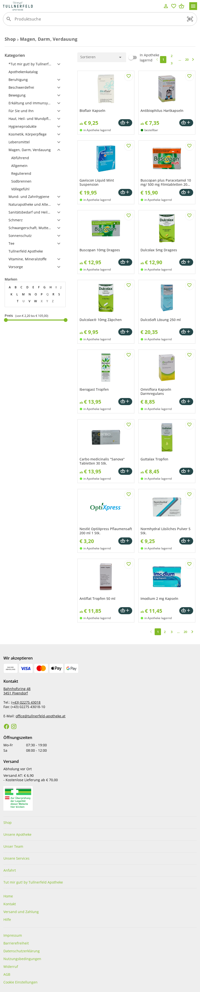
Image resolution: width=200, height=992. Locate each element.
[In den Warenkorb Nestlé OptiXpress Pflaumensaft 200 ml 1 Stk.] (125, 541)
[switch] (143, 57)
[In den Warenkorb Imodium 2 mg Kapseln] (186, 610)
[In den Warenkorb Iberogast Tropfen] (125, 401)
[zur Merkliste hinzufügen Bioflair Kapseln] (128, 76)
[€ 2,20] (5, 320)
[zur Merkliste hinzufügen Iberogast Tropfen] (128, 355)
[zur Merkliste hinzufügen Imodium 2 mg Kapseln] (189, 564)
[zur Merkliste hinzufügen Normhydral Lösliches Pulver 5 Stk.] (189, 494)
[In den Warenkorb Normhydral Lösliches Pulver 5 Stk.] (186, 541)
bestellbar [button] (151, 130)
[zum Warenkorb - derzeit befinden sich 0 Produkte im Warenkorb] (181, 6)
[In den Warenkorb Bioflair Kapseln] (125, 122)
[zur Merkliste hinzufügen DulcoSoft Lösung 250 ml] (189, 285)
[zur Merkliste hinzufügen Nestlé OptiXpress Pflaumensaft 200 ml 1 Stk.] (128, 494)
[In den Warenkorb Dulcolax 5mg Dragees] (186, 262)
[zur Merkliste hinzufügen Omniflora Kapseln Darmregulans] (189, 355)
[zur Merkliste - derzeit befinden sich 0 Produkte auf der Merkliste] (174, 6)
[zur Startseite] (82, 6)
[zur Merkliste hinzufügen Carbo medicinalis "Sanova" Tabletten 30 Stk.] (128, 425)
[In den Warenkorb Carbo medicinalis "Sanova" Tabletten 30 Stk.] (125, 471)
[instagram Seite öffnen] (14, 726)
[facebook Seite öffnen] (6, 726)
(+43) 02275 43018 (25, 702)
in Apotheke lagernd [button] (97, 130)
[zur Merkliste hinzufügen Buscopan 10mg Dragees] (128, 216)
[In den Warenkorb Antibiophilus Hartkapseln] (186, 122)
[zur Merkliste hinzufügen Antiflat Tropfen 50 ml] (128, 564)
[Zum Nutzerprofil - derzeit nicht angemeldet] (166, 6)
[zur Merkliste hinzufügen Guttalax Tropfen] (189, 425)
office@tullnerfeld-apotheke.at (40, 716)
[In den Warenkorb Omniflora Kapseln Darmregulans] (186, 401)
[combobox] (99, 21)
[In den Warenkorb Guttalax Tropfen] (186, 471)
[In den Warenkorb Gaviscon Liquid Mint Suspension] (125, 192)
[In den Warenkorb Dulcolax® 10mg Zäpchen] (125, 331)
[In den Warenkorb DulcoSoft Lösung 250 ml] (186, 331)
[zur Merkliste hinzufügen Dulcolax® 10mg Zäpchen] (128, 285)
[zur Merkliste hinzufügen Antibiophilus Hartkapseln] (189, 76)
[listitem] (35, 158)
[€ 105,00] (65, 320)
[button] (190, 19)
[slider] (35, 320)
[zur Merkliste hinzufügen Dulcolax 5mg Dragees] (189, 216)
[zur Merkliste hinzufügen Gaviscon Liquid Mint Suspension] (128, 146)
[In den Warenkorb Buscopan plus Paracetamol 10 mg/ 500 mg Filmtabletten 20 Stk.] (186, 192)
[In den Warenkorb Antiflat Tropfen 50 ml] (125, 610)
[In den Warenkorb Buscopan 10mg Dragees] (125, 262)
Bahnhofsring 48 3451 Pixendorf (16, 691)
